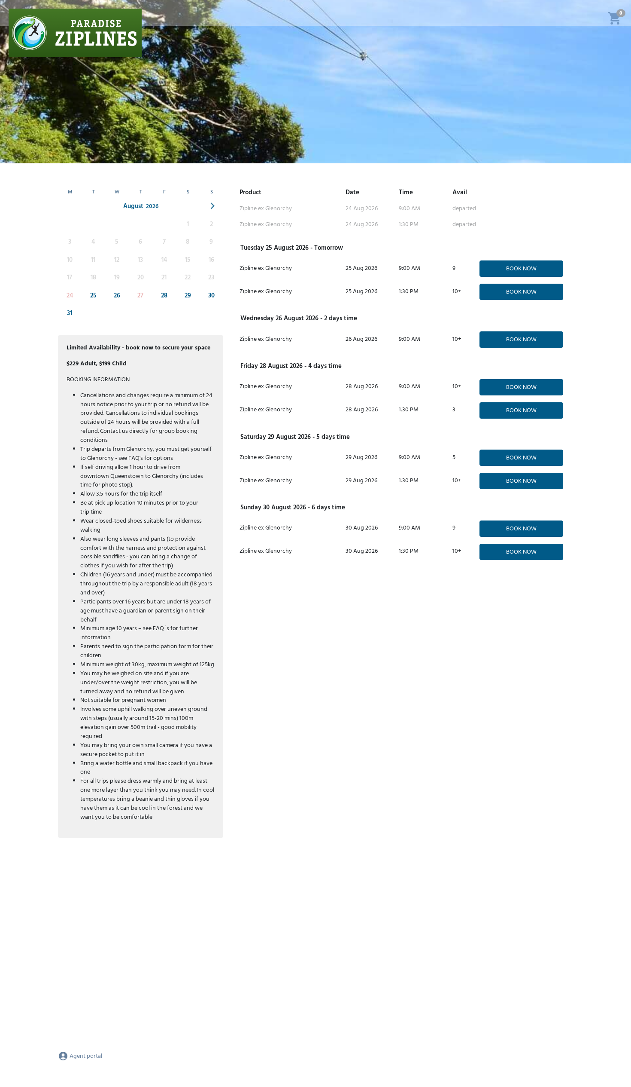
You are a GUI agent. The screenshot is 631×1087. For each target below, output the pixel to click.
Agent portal (85, 1056)
